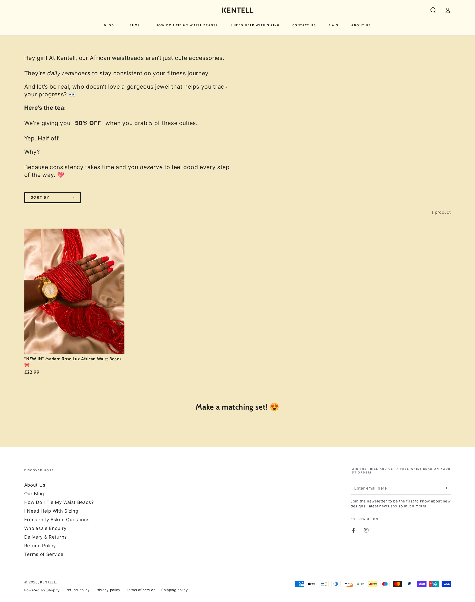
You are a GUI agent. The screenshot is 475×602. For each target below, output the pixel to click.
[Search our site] (433, 10)
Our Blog (34, 493)
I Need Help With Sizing (51, 511)
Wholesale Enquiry (45, 528)
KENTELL (48, 582)
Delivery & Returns (45, 537)
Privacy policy (107, 590)
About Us (35, 485)
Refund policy (78, 590)
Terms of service (141, 590)
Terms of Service (44, 554)
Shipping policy (174, 590)
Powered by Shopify (42, 590)
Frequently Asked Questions (57, 519)
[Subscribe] (447, 488)
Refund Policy (40, 545)
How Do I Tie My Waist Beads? (59, 502)
